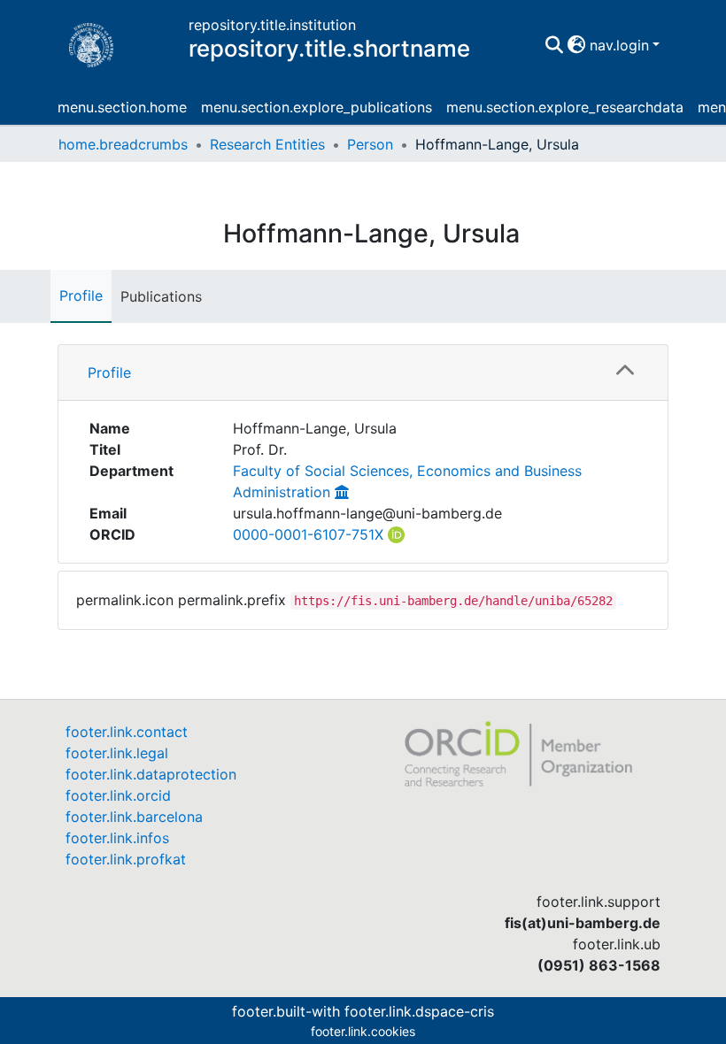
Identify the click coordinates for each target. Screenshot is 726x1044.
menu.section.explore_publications (316, 107)
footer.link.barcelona (134, 816)
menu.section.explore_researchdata (565, 107)
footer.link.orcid (118, 795)
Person (370, 144)
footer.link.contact (127, 732)
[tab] (363, 373)
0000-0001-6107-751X (308, 534)
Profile (81, 295)
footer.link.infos (117, 838)
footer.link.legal (117, 753)
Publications (161, 296)
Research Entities (267, 144)
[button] (577, 45)
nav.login (619, 45)
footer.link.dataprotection (151, 774)
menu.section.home (122, 107)
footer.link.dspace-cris (419, 1011)
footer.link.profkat (126, 859)
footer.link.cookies (363, 1031)
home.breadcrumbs (123, 144)
